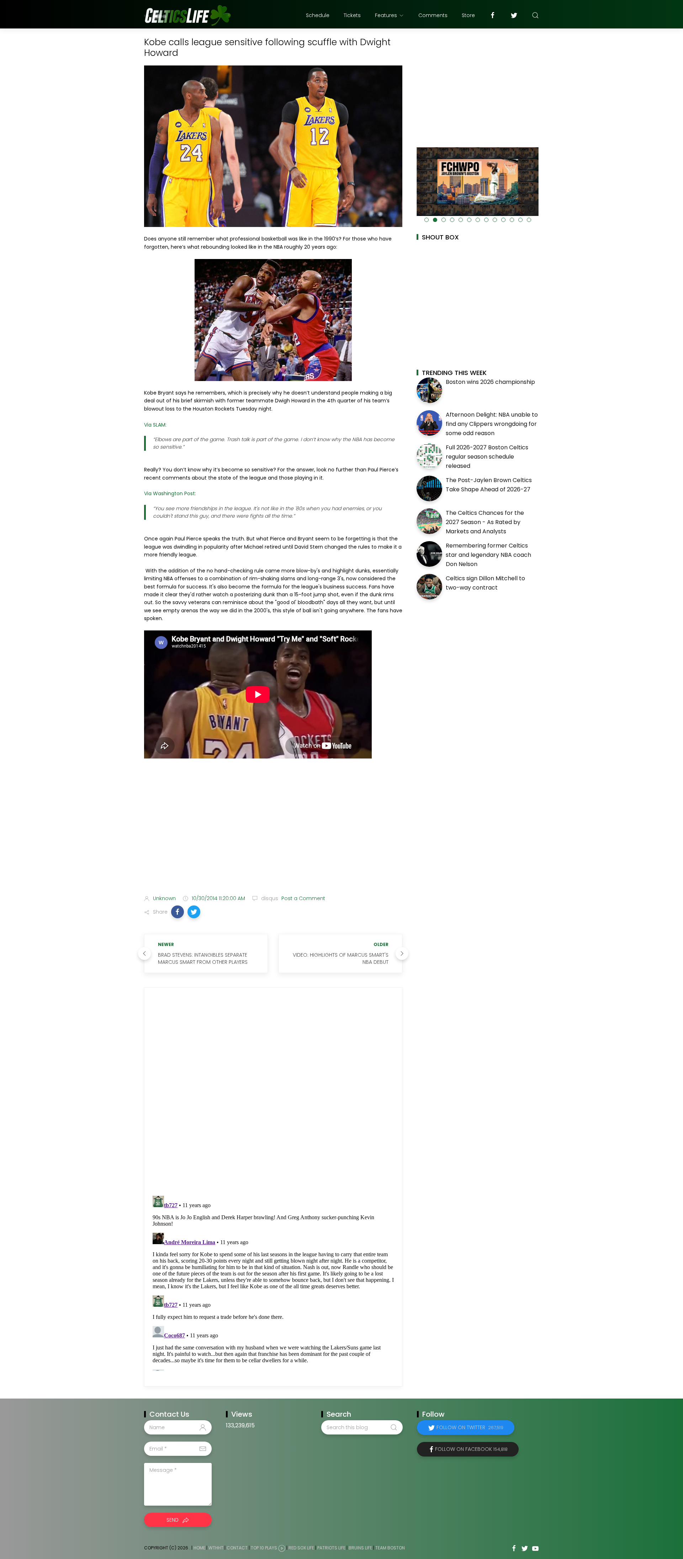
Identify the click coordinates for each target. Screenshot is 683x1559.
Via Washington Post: (170, 493)
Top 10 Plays (264, 1548)
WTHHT (215, 1548)
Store (468, 15)
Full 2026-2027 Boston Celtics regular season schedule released (487, 456)
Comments (433, 15)
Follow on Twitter (469, 1427)
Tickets (352, 15)
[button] (177, 911)
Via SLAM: (155, 424)
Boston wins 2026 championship (490, 382)
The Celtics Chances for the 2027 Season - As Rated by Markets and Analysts (485, 522)
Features (386, 15)
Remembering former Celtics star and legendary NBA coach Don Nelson (488, 554)
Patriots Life (331, 1548)
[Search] (535, 15)
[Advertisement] (273, 833)
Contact (237, 1548)
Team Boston (390, 1548)
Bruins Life (360, 1548)
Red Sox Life (301, 1548)
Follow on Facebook (471, 1449)
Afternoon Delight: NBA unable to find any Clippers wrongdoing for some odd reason (492, 424)
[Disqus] (273, 1091)
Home (199, 1548)
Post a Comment (302, 898)
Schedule (317, 15)
